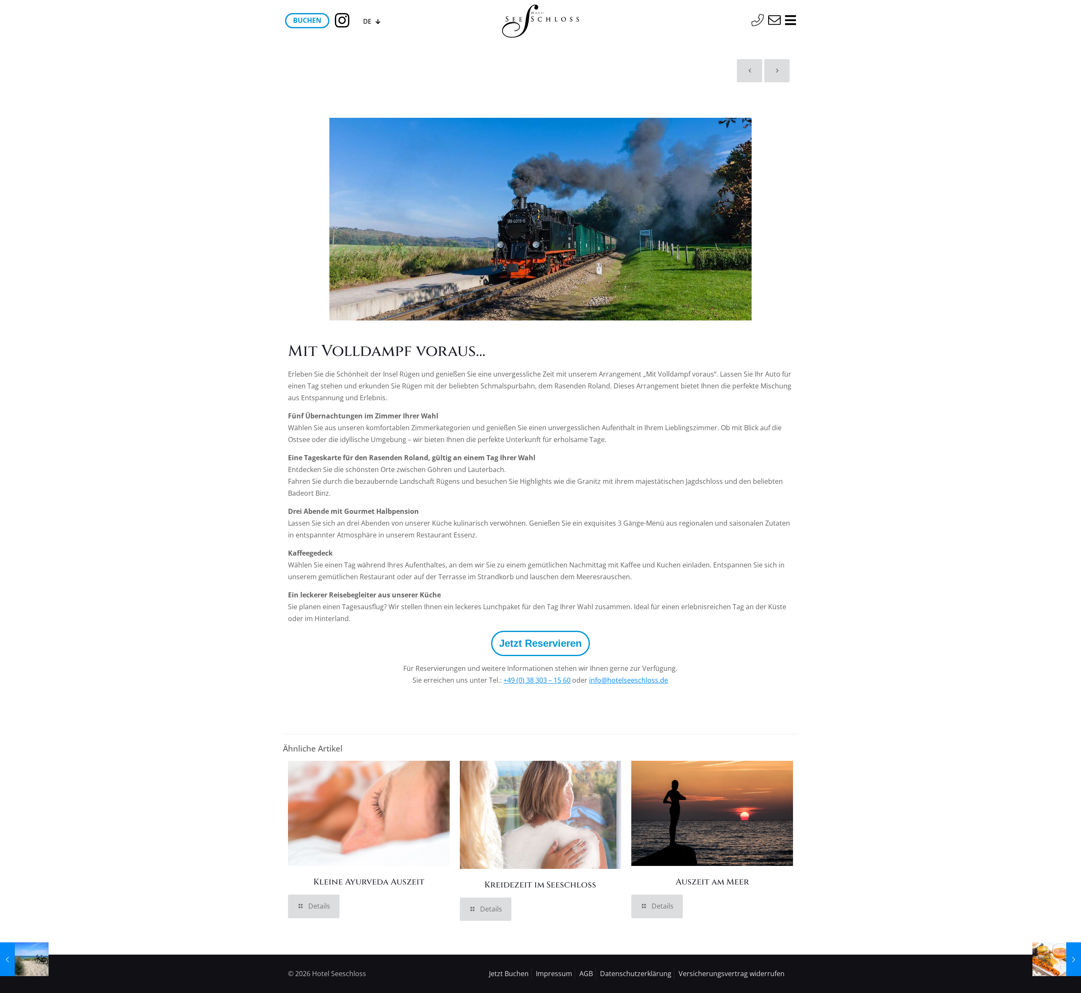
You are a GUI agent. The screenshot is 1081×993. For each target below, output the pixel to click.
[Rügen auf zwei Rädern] (24, 959)
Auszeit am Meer (712, 881)
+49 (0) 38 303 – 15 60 (536, 680)
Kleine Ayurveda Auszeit (368, 881)
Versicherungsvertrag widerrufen (732, 973)
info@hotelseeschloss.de (628, 680)
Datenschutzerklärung (635, 973)
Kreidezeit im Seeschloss (540, 884)
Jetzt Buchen (509, 973)
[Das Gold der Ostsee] (1056, 959)
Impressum (554, 973)
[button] (540, 643)
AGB (586, 973)
